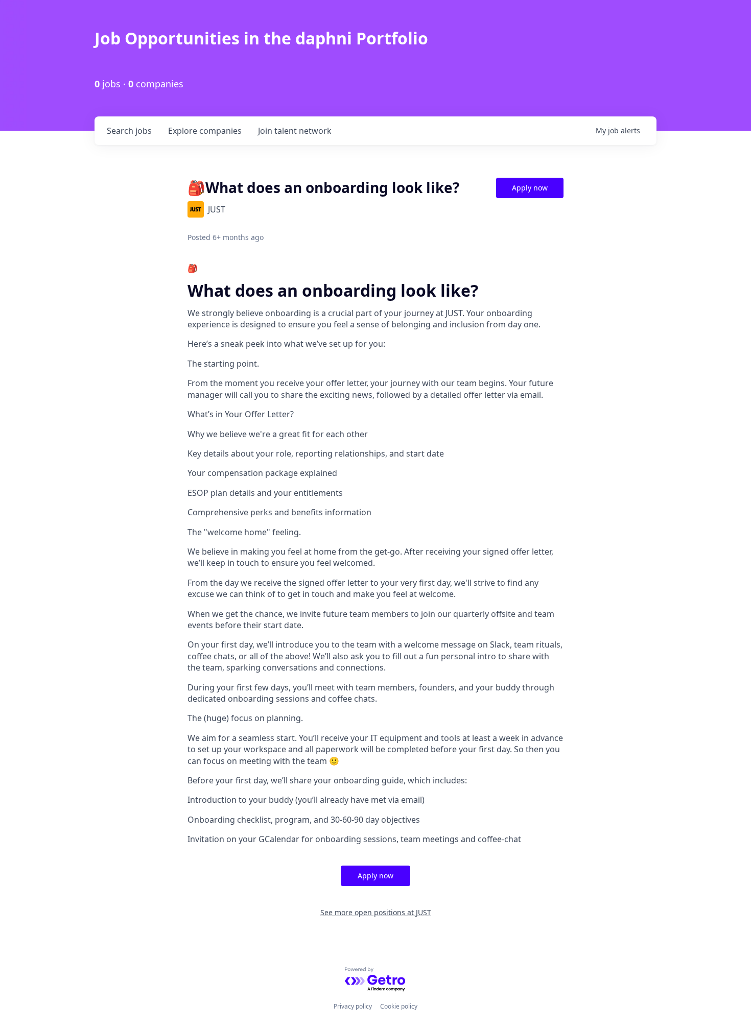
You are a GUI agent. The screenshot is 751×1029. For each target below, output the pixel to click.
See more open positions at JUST (375, 912)
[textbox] (375, 553)
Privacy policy (353, 1006)
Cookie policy (398, 1006)
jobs (129, 130)
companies (205, 130)
